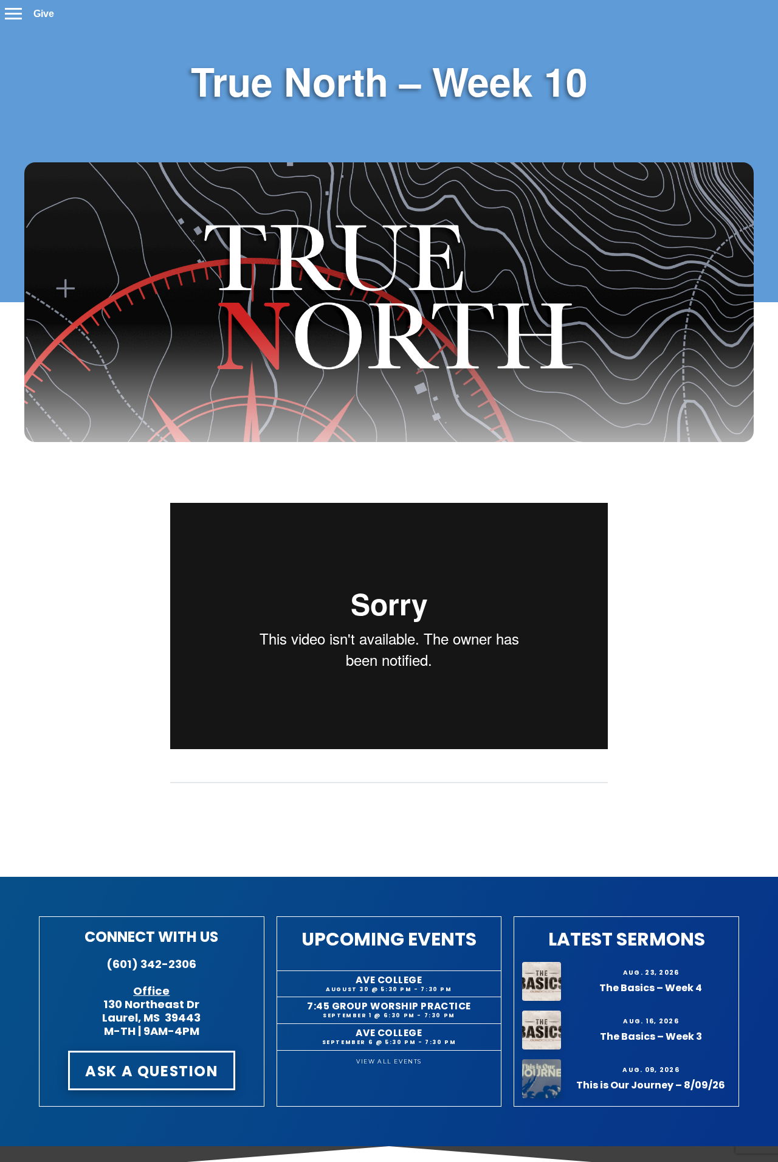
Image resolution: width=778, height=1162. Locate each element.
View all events (389, 1061)
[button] (13, 13)
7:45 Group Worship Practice (389, 1006)
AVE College (389, 980)
